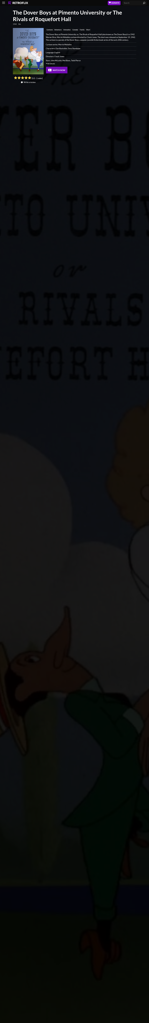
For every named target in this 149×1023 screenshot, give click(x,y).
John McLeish (56, 60)
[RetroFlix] (18, 3)
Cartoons (50, 30)
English (57, 52)
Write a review (30, 82)
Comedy (75, 30)
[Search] (144, 2)
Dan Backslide (61, 48)
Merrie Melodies (65, 44)
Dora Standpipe (74, 48)
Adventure (58, 30)
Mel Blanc (66, 60)
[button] (3, 3)
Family (82, 30)
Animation (67, 30)
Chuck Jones (59, 56)
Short (88, 30)
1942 (15, 24)
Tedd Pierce (76, 60)
